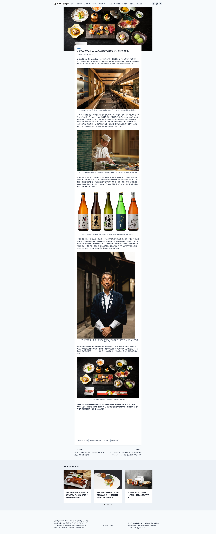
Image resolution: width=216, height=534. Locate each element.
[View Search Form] (145, 3)
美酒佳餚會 (114, 440)
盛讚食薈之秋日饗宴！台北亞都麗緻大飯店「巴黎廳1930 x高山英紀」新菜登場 (108, 495)
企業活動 (139, 4)
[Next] (149, 487)
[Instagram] (157, 3)
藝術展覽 (80, 4)
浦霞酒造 (106, 440)
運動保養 (132, 4)
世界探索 (117, 4)
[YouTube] (160, 3)
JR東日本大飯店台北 (96, 440)
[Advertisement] (108, 425)
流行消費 (124, 4)
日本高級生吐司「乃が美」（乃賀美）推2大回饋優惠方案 (138, 495)
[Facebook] (153, 3)
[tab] (104, 504)
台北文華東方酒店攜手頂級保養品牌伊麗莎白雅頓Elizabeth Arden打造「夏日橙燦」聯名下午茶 (125, 452)
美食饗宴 (94, 4)
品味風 (73, 4)
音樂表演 (87, 4)
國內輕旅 (102, 4)
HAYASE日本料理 (83, 440)
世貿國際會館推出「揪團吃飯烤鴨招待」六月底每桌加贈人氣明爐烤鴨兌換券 (77, 495)
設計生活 (109, 4)
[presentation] (77, 479)
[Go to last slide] (66, 487)
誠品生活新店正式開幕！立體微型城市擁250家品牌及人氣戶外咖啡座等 (90, 452)
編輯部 (80, 54)
